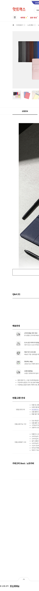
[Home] (13, 25)
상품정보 (25, 111)
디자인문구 (19, 25)
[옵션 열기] (23, 579)
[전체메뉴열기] (14, 17)
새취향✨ (23, 17)
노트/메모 (30, 25)
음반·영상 (33, 17)
